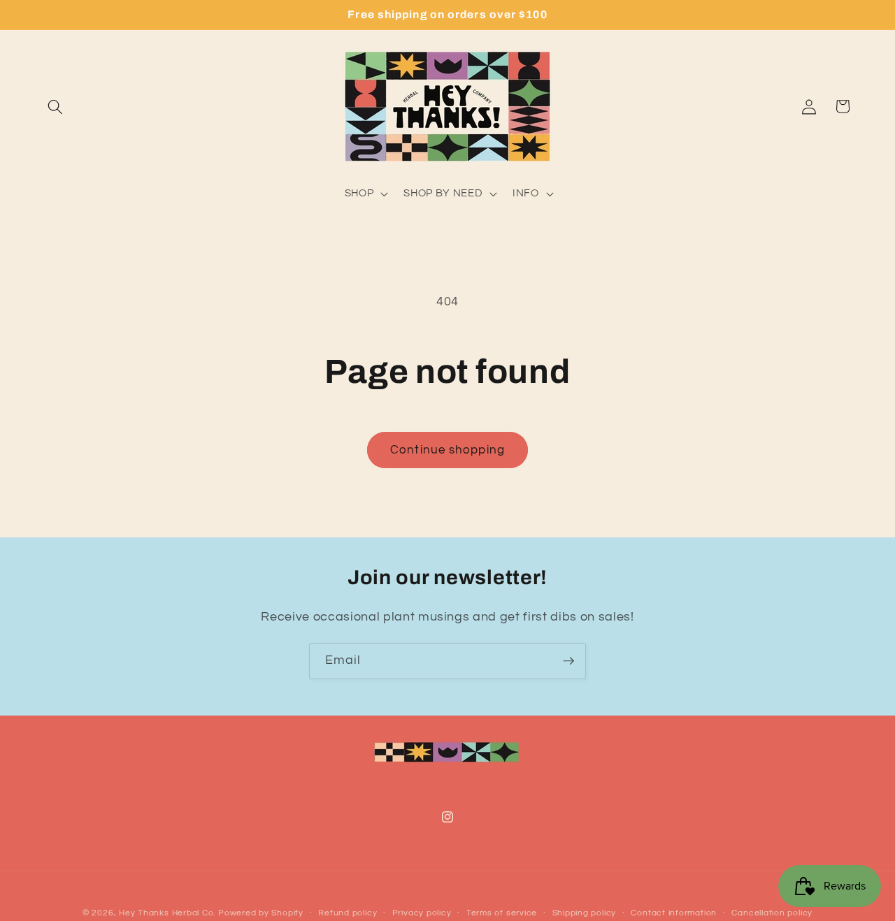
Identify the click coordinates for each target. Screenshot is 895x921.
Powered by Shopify (260, 913)
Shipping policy (584, 913)
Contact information (674, 913)
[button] (55, 106)
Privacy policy (422, 913)
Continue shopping (447, 450)
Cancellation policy (771, 913)
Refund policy (347, 913)
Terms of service (501, 913)
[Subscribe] (568, 661)
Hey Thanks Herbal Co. (168, 913)
